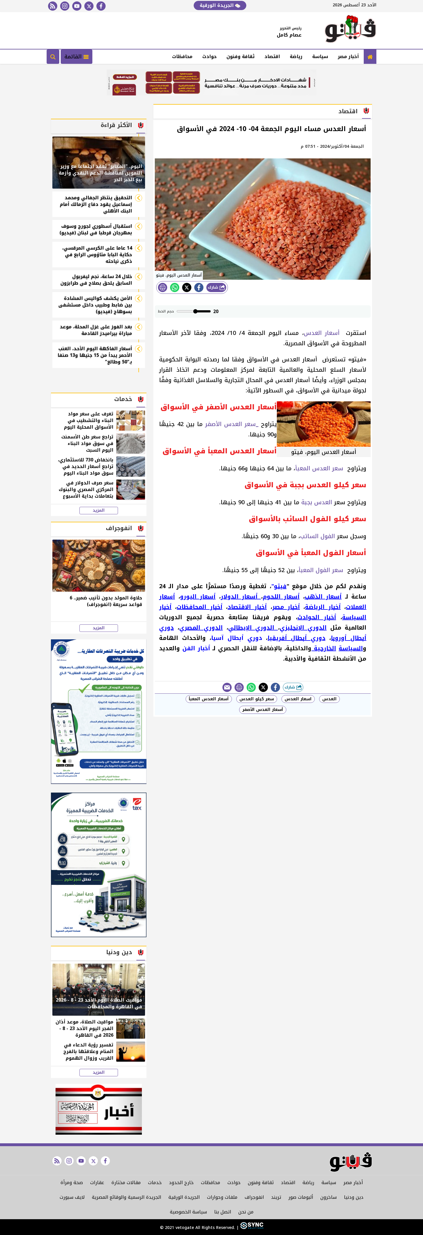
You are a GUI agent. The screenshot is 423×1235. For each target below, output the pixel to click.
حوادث (209, 56)
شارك (214, 287)
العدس (329, 699)
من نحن (246, 1211)
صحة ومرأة (71, 1182)
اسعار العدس (298, 699)
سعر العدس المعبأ (320, 468)
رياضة (296, 56)
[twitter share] (186, 287)
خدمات (155, 1182)
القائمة (73, 57)
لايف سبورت (72, 1197)
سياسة (320, 56)
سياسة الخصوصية (188, 1211)
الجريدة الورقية (217, 5)
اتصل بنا (222, 1211)
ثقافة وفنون (240, 56)
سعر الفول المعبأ (322, 570)
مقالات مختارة (126, 1182)
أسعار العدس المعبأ (209, 699)
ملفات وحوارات (222, 1197)
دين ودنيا (353, 1197)
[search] (53, 56)
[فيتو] (350, 30)
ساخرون (328, 1197)
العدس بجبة (316, 502)
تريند (276, 1197)
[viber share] (227, 687)
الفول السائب (317, 536)
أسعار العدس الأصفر (262, 710)
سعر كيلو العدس (256, 699)
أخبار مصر (348, 56)
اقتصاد (272, 56)
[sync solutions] (251, 1228)
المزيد (99, 510)
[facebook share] (198, 287)
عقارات (97, 1182)
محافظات (182, 56)
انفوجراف (254, 1197)
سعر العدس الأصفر (230, 424)
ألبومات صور (300, 1197)
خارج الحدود (181, 1182)
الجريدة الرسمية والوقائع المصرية (126, 1197)
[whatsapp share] (174, 287)
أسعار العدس (323, 332)
